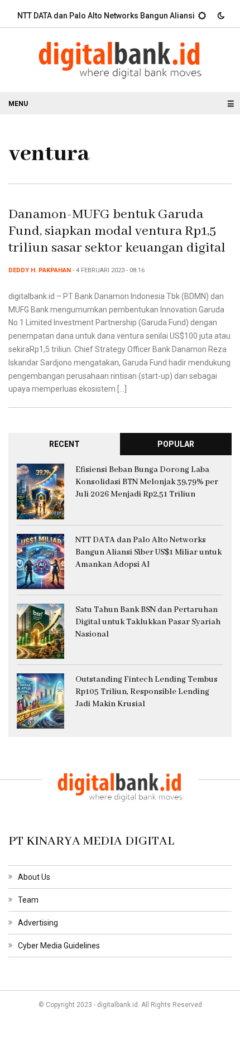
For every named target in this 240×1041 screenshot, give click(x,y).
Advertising (38, 922)
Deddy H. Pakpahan (39, 270)
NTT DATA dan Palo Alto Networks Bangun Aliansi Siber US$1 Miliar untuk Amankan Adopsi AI (148, 552)
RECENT (64, 444)
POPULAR (175, 444)
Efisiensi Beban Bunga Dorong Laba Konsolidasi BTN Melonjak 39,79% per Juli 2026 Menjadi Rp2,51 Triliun (146, 482)
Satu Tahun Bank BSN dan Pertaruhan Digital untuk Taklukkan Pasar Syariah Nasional (147, 622)
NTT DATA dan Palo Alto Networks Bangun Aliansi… (103, 15)
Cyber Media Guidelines (59, 945)
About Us (34, 877)
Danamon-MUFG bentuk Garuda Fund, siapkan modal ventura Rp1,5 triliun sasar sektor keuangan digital (116, 231)
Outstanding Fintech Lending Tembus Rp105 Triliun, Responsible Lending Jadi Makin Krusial (146, 691)
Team (28, 899)
